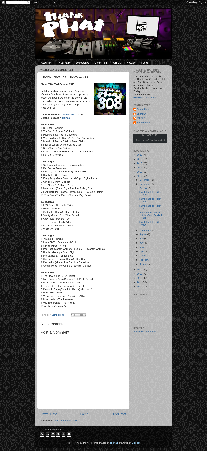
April (142, 251)
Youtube (131, 62)
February (145, 260)
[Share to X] (78, 315)
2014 (140, 269)
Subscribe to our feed (144, 331)
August (143, 234)
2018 (140, 163)
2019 (140, 159)
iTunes (144, 62)
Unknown (141, 114)
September (146, 230)
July (142, 238)
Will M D (141, 118)
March (143, 255)
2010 (140, 286)
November (145, 184)
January (144, 264)
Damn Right (101, 62)
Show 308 (68, 114)
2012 (140, 278)
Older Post (118, 414)
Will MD (117, 62)
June (142, 243)
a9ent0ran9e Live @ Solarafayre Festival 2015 (150, 215)
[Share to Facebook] (81, 315)
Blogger (136, 443)
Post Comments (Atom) (66, 420)
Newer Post (48, 414)
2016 (140, 172)
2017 (140, 167)
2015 (140, 176)
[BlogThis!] (75, 315)
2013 (140, 274)
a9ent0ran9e (82, 62)
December (145, 180)
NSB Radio (65, 62)
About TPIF (47, 62)
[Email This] (72, 315)
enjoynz (114, 443)
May (142, 247)
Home (84, 414)
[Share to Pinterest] (84, 315)
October (144, 188)
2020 (140, 155)
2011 (139, 282)
